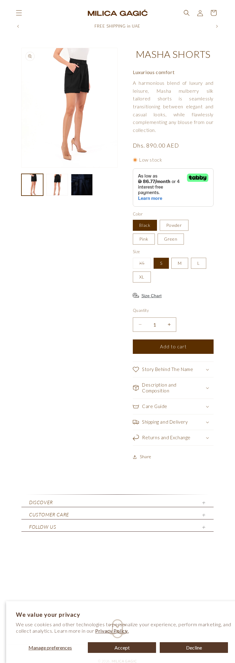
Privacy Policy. (112, 631)
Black (145, 225)
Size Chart (151, 295)
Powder (174, 225)
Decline (194, 647)
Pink (143, 239)
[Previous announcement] (18, 26)
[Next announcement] (217, 26)
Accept (122, 647)
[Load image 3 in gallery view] (82, 185)
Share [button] (145, 456)
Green (170, 239)
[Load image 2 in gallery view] (57, 185)
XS (145, 264)
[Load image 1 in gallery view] (32, 185)
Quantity (141, 310)
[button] (19, 13)
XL (141, 276)
